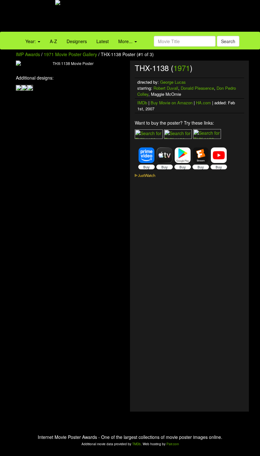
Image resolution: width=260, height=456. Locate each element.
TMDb (136, 444)
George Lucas (173, 82)
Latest (102, 41)
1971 (181, 67)
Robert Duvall (165, 88)
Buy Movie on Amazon (171, 103)
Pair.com (172, 444)
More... (126, 41)
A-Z (53, 41)
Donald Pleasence (197, 88)
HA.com (203, 103)
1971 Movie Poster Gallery (70, 54)
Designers (77, 41)
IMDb (142, 103)
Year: (31, 41)
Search (228, 41)
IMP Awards (28, 54)
